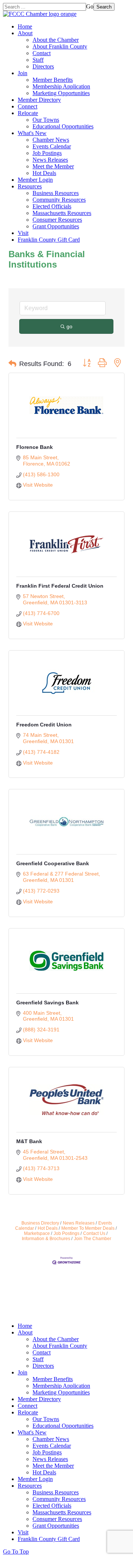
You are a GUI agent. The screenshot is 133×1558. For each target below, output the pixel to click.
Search (104, 7)
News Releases (50, 160)
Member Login (35, 180)
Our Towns (46, 120)
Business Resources (56, 193)
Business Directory (40, 1223)
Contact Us (94, 1233)
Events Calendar (52, 146)
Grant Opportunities (56, 226)
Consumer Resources (57, 219)
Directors (43, 66)
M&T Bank (29, 1141)
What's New (32, 133)
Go (89, 6)
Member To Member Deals (88, 1228)
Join (22, 73)
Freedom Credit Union (44, 725)
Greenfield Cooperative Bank (52, 863)
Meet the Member (53, 166)
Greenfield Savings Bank (47, 1002)
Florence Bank (34, 447)
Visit (23, 233)
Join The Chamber (92, 1238)
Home (25, 26)
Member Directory (39, 100)
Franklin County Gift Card (49, 239)
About (25, 33)
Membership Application (61, 86)
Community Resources (59, 200)
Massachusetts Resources (62, 213)
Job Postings (47, 153)
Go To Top (16, 1551)
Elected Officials (52, 206)
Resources (30, 186)
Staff (38, 60)
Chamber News (51, 140)
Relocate (28, 113)
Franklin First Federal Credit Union (59, 586)
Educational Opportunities (63, 126)
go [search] (69, 326)
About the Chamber (56, 40)
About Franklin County (60, 46)
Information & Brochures (46, 1238)
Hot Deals (44, 173)
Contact (42, 53)
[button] (12, 364)
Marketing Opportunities (61, 93)
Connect (27, 106)
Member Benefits (53, 80)
